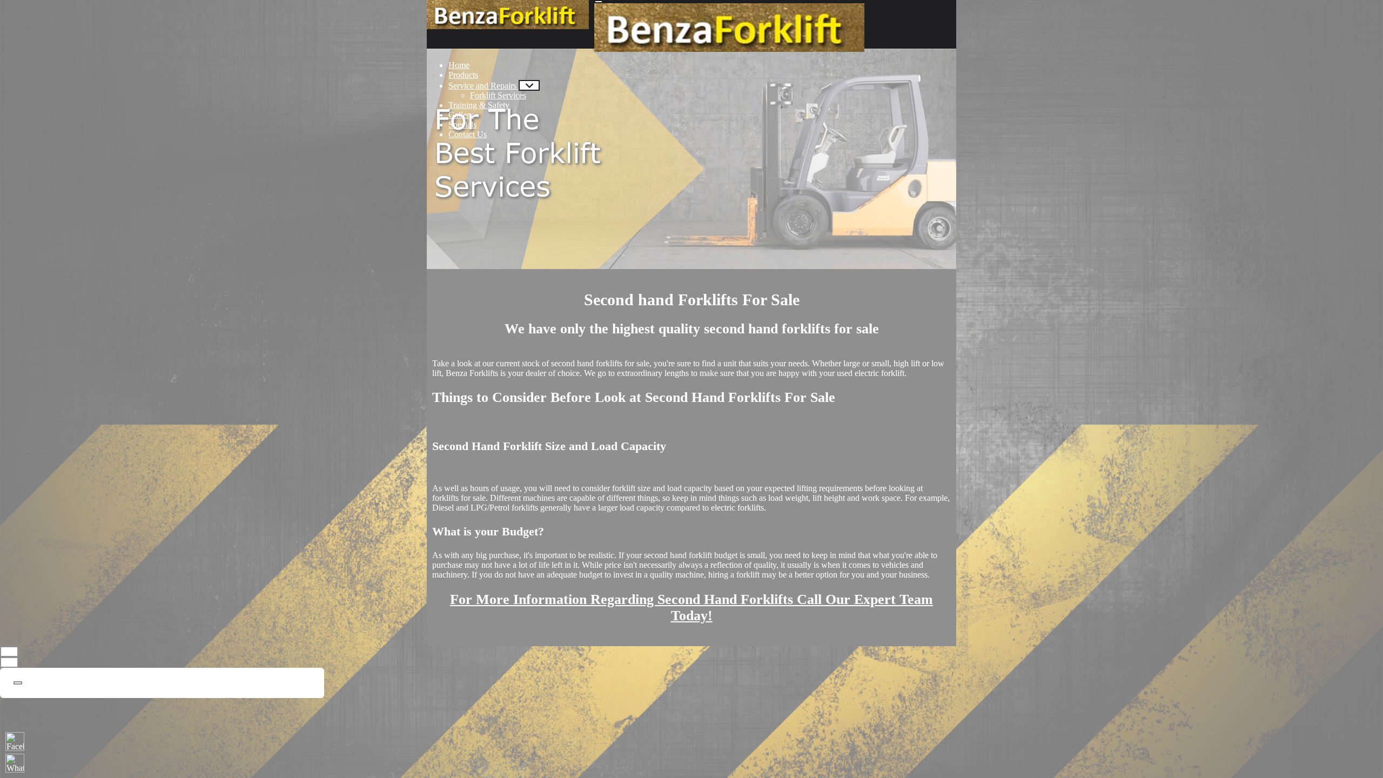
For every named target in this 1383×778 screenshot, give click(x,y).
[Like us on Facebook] (14, 741)
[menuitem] (458, 65)
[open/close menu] (598, 1)
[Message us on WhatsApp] (14, 763)
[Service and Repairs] (529, 85)
